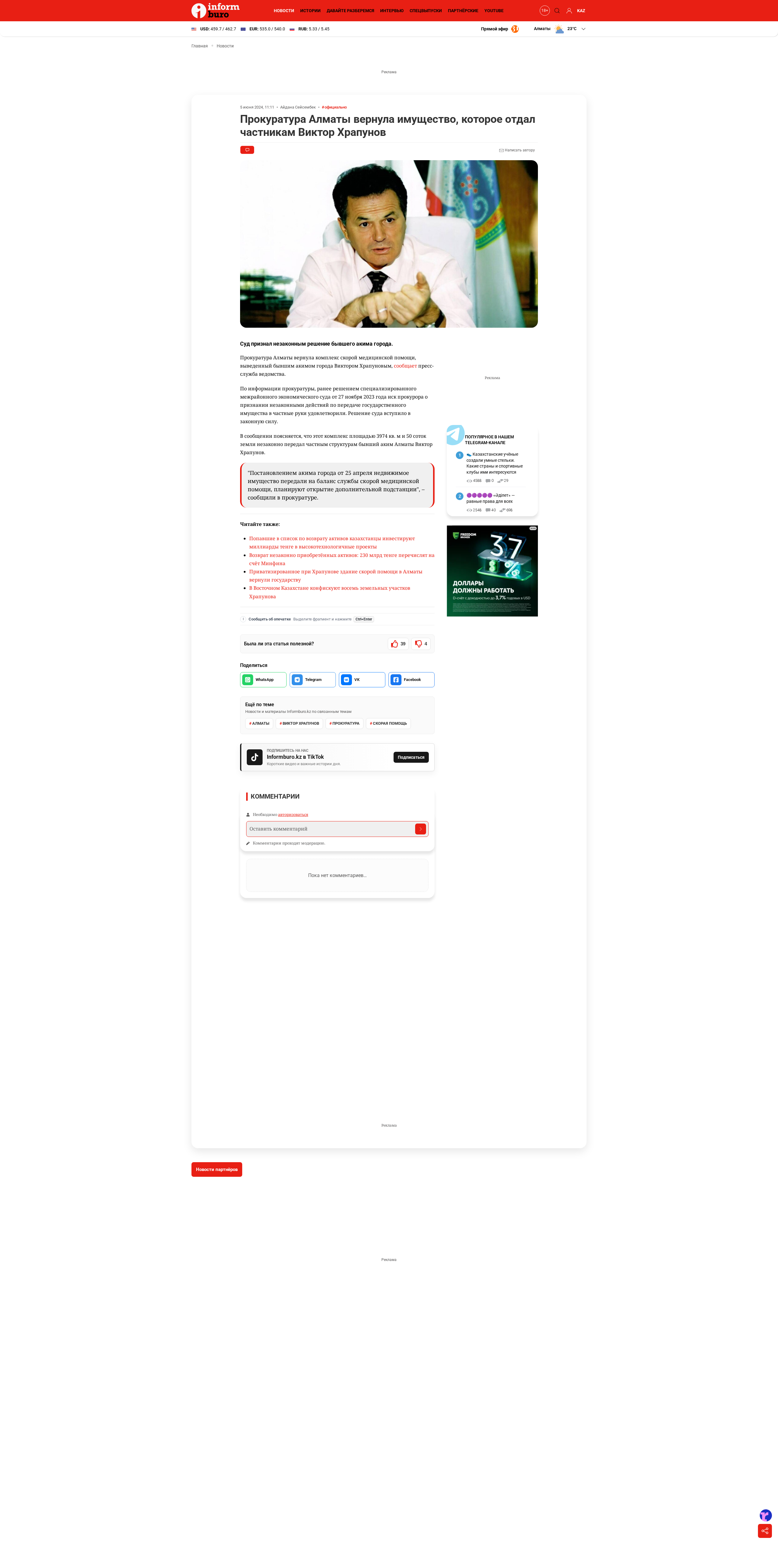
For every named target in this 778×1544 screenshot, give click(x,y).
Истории (310, 10)
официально (336, 107)
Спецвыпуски (426, 10)
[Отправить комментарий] (420, 829)
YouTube (494, 10)
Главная (199, 45)
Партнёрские (463, 10)
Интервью (392, 10)
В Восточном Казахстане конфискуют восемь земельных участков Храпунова (329, 592)
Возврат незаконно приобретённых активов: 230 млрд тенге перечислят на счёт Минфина (342, 559)
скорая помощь (390, 723)
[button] (560, 28)
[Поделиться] (765, 1531)
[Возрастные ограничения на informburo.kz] (544, 10)
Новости (284, 10)
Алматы (260, 723)
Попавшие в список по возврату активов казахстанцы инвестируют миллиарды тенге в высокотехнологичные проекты (332, 542)
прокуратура (346, 723)
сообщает (405, 365)
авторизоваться (293, 814)
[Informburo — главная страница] (217, 10)
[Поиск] (556, 10)
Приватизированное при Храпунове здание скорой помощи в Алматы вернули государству (335, 575)
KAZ (581, 10)
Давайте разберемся (350, 10)
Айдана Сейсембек (298, 107)
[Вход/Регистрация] (568, 10)
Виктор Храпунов (301, 723)
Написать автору (519, 150)
